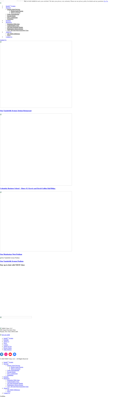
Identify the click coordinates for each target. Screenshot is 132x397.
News (5, 343)
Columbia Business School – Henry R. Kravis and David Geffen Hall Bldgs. (28, 188)
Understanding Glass (13, 381)
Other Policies (8, 349)
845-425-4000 (6, 335)
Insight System (8, 338)
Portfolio (6, 340)
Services (6, 364)
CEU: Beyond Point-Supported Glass (17, 386)
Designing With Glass (13, 380)
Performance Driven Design (15, 385)
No (107, 1)
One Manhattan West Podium (11, 254)
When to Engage (15, 369)
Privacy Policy (8, 348)
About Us (6, 341)
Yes (105, 1)
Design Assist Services (13, 365)
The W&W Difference (13, 390)
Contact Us (3, 40)
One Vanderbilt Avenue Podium (11, 261)
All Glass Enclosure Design (15, 383)
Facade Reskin (11, 372)
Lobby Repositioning (13, 370)
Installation (10, 375)
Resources (6, 378)
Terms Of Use (8, 346)
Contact (6, 345)
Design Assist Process (17, 367)
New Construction (12, 373)
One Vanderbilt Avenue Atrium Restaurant (16, 111)
